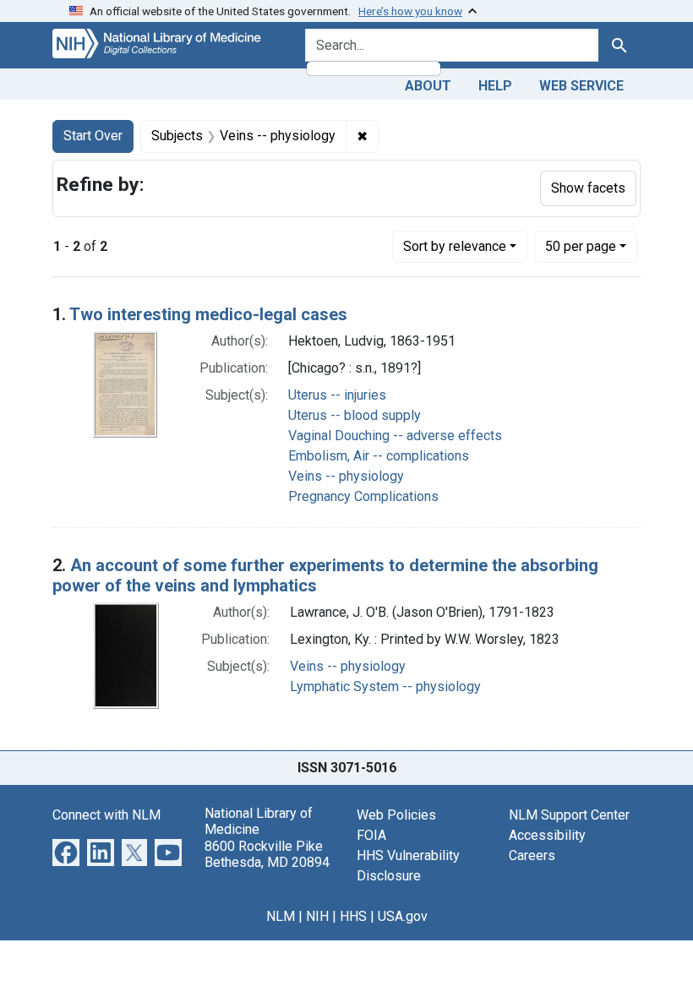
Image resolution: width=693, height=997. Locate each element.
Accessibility (547, 835)
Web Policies (396, 815)
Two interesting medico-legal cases (208, 314)
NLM (280, 916)
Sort (454, 246)
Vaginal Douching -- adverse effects (395, 436)
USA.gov (403, 916)
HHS (353, 916)
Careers (532, 855)
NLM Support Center (569, 815)
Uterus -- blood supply (354, 415)
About (428, 86)
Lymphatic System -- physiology (385, 686)
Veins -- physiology (346, 476)
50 (580, 245)
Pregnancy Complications (363, 496)
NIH (317, 916)
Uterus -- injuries (337, 395)
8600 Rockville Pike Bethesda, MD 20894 (267, 854)
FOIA (371, 835)
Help (495, 86)
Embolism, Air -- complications (378, 456)
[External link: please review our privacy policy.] (65, 851)
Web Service (581, 86)
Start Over (93, 136)
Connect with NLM (106, 815)
